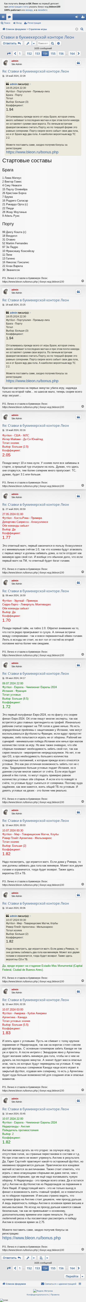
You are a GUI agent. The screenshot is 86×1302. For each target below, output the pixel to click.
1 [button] (20, 53)
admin (14, 61)
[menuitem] (82, 29)
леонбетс (43, 10)
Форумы (10, 17)
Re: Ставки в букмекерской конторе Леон (35, 71)
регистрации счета (18, 6)
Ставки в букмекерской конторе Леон (37, 37)
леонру (29, 10)
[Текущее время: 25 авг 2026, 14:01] (76, 29)
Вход (19, 23)
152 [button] (29, 53)
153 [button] (37, 53)
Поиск (7, 23)
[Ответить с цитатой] (78, 62)
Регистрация (34, 23)
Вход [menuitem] (77, 17)
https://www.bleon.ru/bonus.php (32, 152)
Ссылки (4, 17)
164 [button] (72, 53)
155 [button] (53, 53)
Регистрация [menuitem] (83, 17)
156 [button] (61, 53)
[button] (9, 53)
